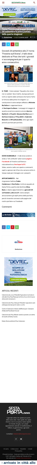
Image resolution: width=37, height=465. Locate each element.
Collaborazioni (14, 449)
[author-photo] (18, 246)
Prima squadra (19, 26)
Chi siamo (6, 449)
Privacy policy (18, 451)
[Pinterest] (12, 44)
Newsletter (23, 449)
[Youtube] (21, 439)
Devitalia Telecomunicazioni (23, 458)
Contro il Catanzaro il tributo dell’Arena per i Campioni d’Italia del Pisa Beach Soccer (18, 310)
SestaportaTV (19, 164)
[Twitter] (8, 44)
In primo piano (6, 26)
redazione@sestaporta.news (22, 434)
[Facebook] (4, 44)
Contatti (30, 449)
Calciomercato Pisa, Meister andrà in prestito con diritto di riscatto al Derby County (18, 315)
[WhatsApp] (17, 44)
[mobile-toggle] (3, 2)
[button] (34, 2)
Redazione (8, 37)
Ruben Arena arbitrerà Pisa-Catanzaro (13, 321)
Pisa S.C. (13, 26)
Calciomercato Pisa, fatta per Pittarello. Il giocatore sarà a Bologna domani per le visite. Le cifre (18, 304)
